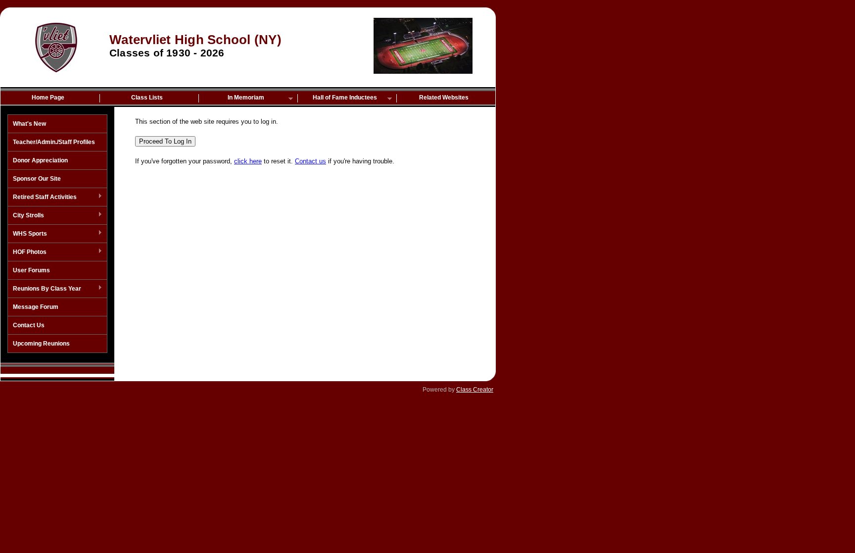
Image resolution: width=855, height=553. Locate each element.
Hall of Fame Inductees (337, 98)
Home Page (48, 97)
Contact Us (29, 325)
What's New (29, 123)
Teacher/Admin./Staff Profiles (54, 142)
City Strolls (26, 216)
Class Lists (147, 97)
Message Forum (35, 306)
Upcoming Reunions (41, 343)
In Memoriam (231, 98)
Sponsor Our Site (37, 178)
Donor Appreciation (40, 160)
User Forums (31, 270)
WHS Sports (27, 234)
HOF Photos (27, 252)
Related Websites (444, 97)
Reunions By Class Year (44, 289)
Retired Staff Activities (42, 197)
